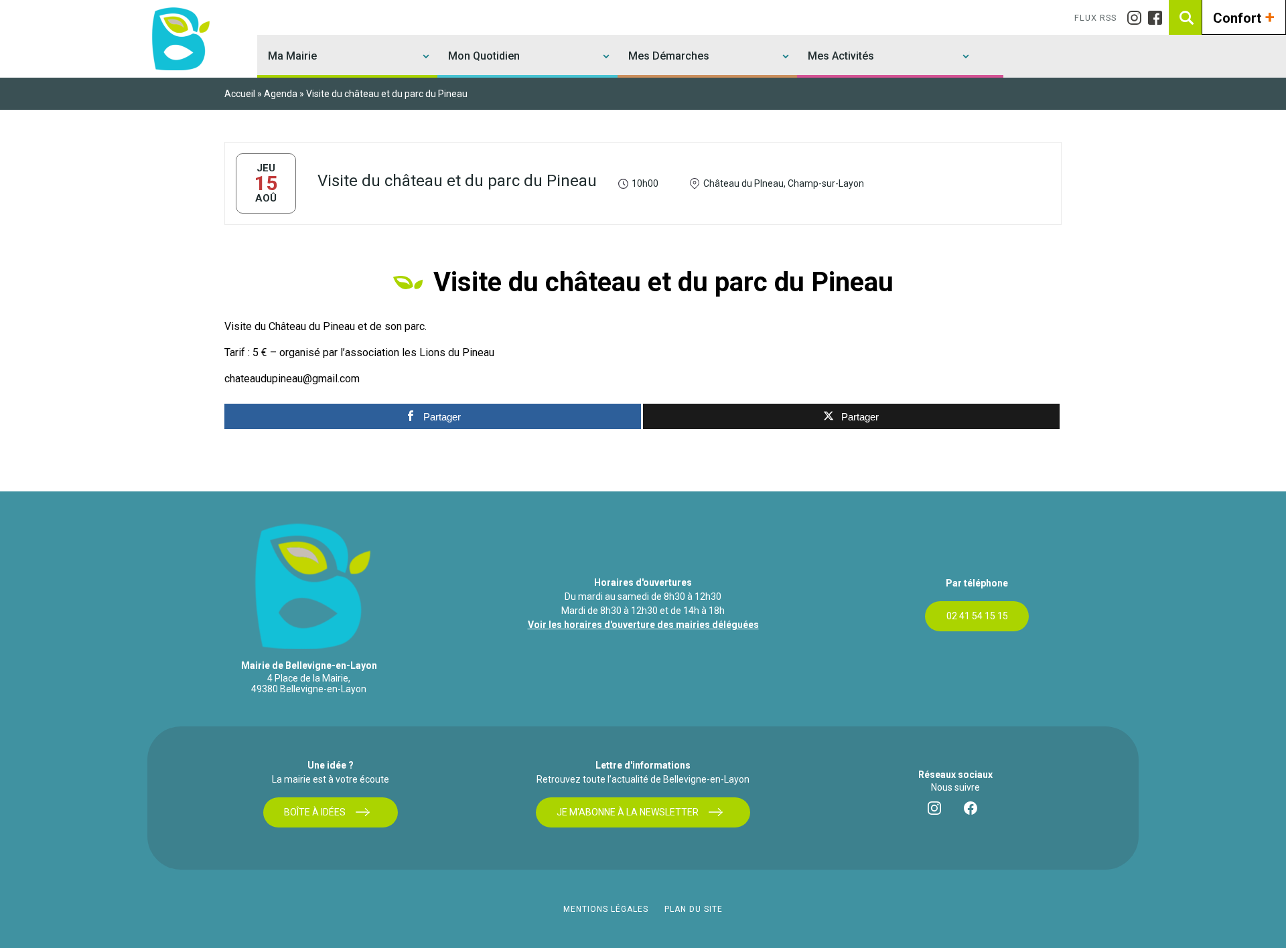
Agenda (280, 93)
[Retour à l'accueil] (179, 39)
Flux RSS (1095, 18)
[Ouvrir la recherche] (1186, 17)
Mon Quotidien (484, 56)
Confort (1244, 17)
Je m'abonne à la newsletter (628, 812)
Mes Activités (841, 56)
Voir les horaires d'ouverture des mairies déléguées (643, 624)
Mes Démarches (668, 56)
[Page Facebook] (1158, 18)
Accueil (239, 93)
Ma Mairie (292, 56)
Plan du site (693, 909)
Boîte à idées (315, 812)
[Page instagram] (1137, 18)
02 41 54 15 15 (977, 616)
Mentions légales (605, 909)
